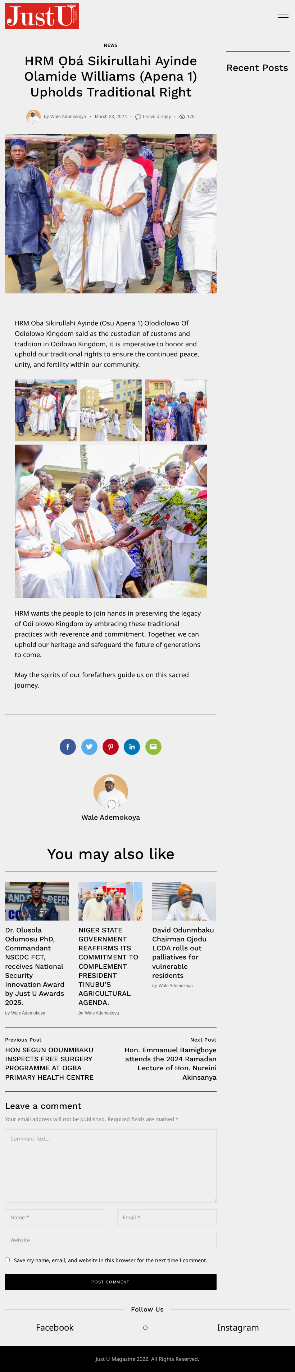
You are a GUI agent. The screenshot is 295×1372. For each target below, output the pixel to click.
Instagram (238, 1327)
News (110, 45)
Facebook (55, 1327)
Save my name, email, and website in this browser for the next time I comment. (110, 1260)
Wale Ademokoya (68, 116)
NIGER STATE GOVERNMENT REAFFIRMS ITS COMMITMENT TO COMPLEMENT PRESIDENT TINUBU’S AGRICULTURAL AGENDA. (108, 966)
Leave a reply (157, 116)
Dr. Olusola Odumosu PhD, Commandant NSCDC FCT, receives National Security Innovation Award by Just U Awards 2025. (34, 966)
